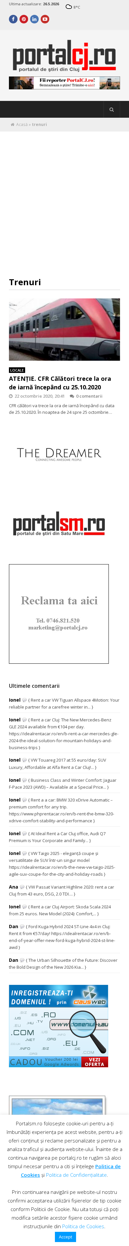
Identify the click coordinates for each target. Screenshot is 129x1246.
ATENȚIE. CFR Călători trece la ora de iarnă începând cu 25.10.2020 (60, 383)
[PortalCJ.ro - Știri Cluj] (64, 69)
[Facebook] (13, 19)
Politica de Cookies (83, 1226)
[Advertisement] (64, 199)
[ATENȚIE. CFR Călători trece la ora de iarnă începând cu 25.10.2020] (64, 329)
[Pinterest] (24, 19)
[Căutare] (112, 109)
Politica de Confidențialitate (76, 1174)
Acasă (22, 124)
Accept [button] (65, 1237)
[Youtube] (45, 19)
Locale (17, 370)
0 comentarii (89, 396)
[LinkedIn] (34, 19)
